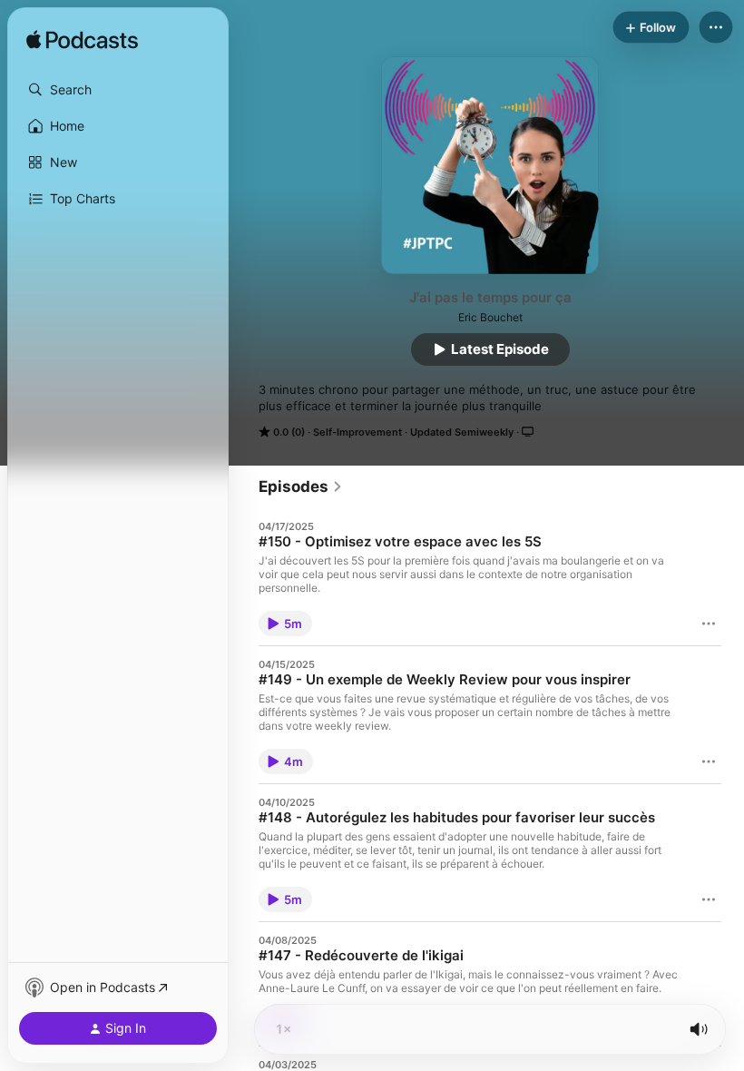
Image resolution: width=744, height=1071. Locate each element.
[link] (301, 486)
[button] (118, 89)
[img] (82, 41)
